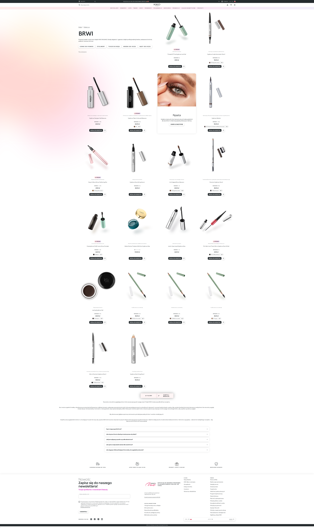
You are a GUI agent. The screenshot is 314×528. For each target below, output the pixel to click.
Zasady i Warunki (214, 508)
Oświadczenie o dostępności (218, 512)
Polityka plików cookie (216, 500)
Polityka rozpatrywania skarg (218, 510)
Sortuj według (166, 395)
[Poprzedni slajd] (95, 1)
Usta (129, 8)
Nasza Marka (187, 479)
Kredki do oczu (129, 46)
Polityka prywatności (85, 507)
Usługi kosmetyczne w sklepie (152, 505)
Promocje (176, 8)
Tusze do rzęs (114, 46)
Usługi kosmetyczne (189, 8)
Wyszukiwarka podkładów (151, 510)
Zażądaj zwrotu (214, 484)
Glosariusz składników (190, 491)
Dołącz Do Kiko (188, 486)
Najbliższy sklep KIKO (216, 515)
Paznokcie (148, 8)
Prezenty (200, 8)
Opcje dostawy (214, 496)
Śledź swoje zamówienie (216, 482)
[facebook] (95, 519)
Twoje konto (213, 489)
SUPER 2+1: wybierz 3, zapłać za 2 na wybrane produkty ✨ (157, 1)
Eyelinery (101, 46)
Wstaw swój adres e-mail (84, 494)
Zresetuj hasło (214, 486)
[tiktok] (98, 519)
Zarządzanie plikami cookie (217, 503)
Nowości (123, 8)
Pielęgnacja (158, 8)
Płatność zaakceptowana (217, 498)
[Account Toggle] (227, 5)
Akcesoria (167, 8)
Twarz (135, 8)
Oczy (141, 8)
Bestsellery (114, 8)
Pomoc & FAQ (213, 479)
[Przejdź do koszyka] (235, 5)
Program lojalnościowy (216, 493)
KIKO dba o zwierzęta (189, 482)
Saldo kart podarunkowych (217, 491)
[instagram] (91, 519)
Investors (186, 489)
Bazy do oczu (145, 46)
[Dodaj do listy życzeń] (184, 66)
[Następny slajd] (219, 1)
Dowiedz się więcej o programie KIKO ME (152, 497)
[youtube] (102, 519)
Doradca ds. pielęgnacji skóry (152, 512)
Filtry (149, 395)
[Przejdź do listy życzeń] (231, 5)
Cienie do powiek (86, 46)
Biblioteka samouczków (150, 515)
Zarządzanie (187, 484)
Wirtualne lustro (148, 508)
